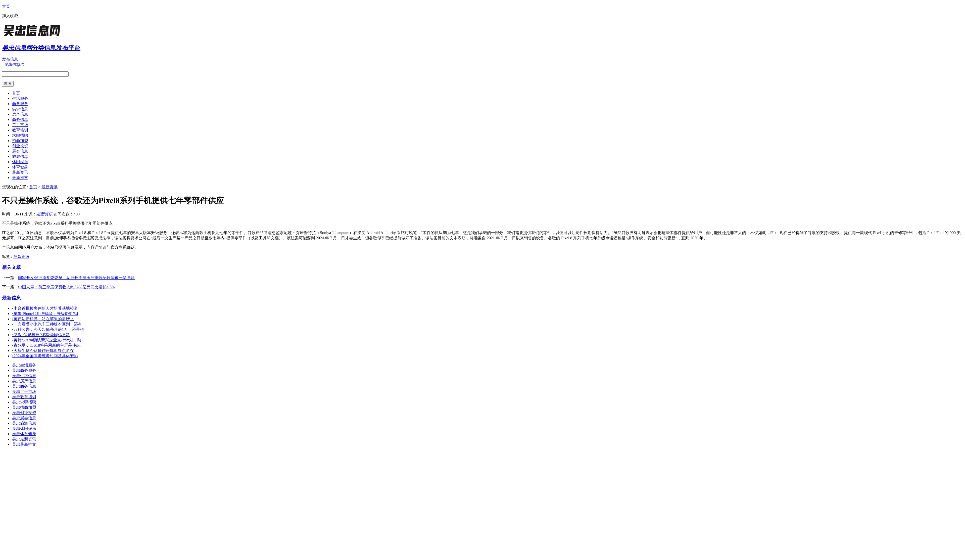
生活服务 (20, 98)
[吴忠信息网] (33, 36)
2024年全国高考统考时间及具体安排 (45, 356)
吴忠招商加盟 (24, 407)
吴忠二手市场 (24, 391)
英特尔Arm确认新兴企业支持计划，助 (46, 340)
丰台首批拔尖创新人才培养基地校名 (45, 308)
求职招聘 (20, 135)
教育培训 (20, 130)
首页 (6, 6)
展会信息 (20, 151)
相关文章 (11, 267)
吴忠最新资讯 (24, 439)
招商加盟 (20, 141)
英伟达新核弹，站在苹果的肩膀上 (43, 319)
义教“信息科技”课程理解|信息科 (41, 335)
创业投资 (20, 146)
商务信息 (20, 119)
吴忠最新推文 (24, 444)
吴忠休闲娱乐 (24, 428)
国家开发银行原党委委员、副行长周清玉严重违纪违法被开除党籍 (76, 278)
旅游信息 (20, 156)
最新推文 (20, 177)
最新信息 (11, 297)
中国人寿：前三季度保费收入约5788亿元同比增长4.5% (66, 287)
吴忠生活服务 (24, 365)
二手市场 (20, 125)
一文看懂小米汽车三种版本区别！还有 (47, 324)
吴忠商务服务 (24, 370)
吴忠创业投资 (24, 413)
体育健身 (20, 167)
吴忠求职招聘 (24, 402)
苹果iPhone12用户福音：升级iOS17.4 (45, 313)
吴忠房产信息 (24, 381)
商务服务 (20, 104)
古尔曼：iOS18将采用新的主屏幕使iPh (46, 345)
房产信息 (20, 114)
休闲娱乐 (20, 162)
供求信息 (20, 109)
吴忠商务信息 (24, 386)
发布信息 (10, 59)
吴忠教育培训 (24, 397)
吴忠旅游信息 (24, 423)
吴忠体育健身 (24, 434)
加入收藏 (10, 16)
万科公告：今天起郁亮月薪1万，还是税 (48, 329)
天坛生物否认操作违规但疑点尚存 (43, 350)
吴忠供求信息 (24, 376)
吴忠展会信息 (24, 418)
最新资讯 (20, 172)
